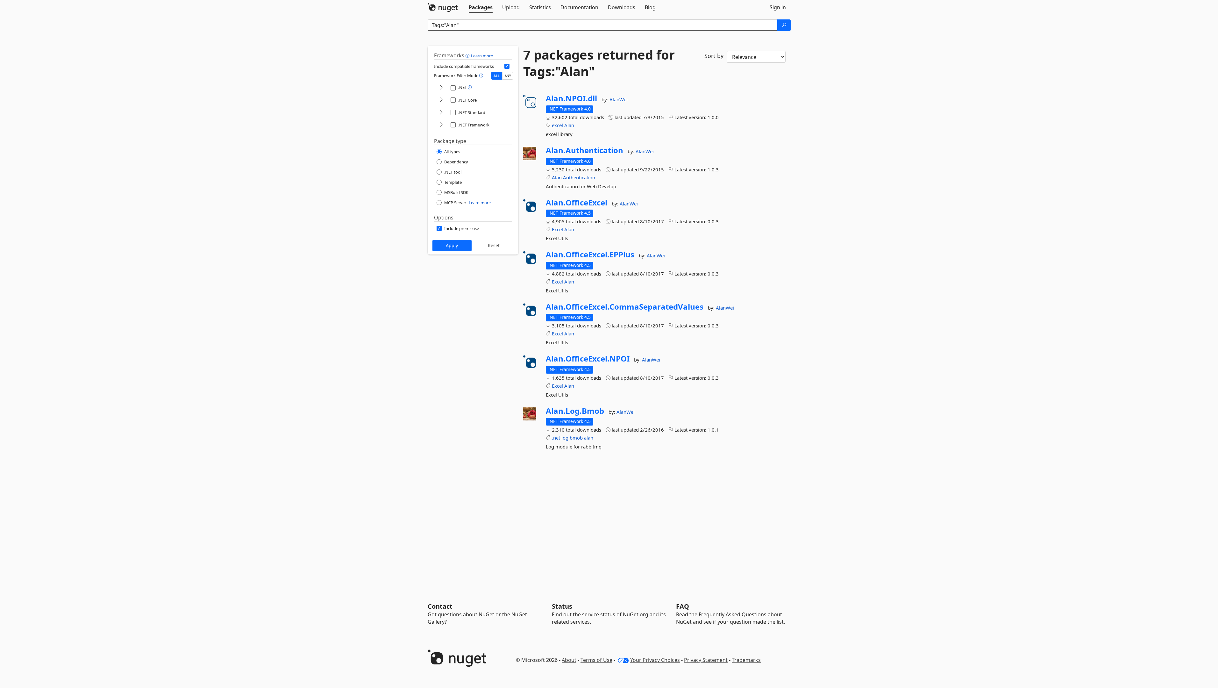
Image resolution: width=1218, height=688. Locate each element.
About (569, 659)
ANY (508, 76)
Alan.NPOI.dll (571, 98)
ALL (497, 76)
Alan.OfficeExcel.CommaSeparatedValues (624, 306)
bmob (576, 437)
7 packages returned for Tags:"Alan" (599, 63)
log (564, 437)
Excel (557, 229)
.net (556, 437)
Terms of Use (596, 659)
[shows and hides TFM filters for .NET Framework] (441, 125)
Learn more (482, 56)
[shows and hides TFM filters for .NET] (441, 88)
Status (562, 606)
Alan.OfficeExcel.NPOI (588, 358)
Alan (569, 125)
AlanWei (618, 99)
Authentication (579, 177)
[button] (468, 55)
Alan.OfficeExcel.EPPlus (590, 254)
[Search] (784, 25)
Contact (440, 606)
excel (557, 125)
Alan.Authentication (584, 150)
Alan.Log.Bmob (575, 410)
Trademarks (746, 659)
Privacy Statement (706, 659)
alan (588, 437)
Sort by (713, 56)
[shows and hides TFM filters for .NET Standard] (441, 112)
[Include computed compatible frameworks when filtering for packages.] (507, 66)
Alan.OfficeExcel (576, 202)
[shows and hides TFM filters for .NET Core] (441, 100)
